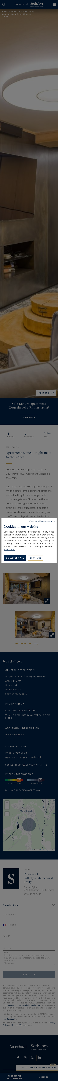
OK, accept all (15, 558)
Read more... (9, 549)
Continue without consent (40, 521)
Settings (35, 558)
